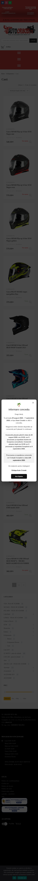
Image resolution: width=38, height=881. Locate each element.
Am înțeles (19, 476)
